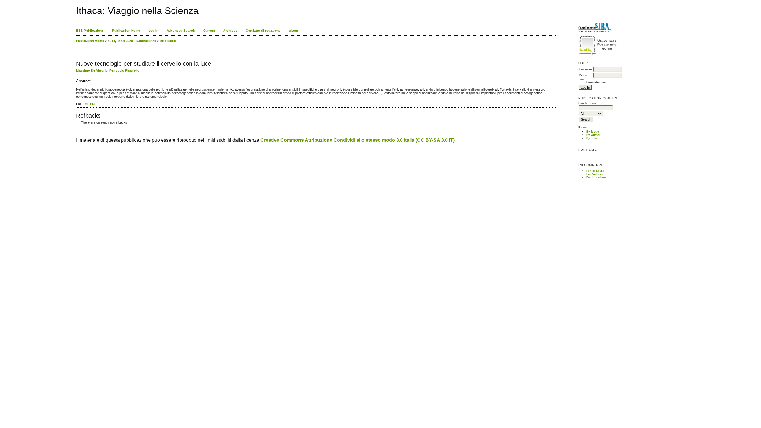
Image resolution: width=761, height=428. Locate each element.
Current (209, 30)
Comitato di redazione (263, 30)
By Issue (592, 131)
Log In (153, 30)
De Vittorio (168, 41)
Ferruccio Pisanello (124, 70)
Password (585, 75)
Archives (230, 30)
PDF (93, 104)
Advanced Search (181, 30)
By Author (593, 134)
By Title (591, 138)
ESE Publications (90, 30)
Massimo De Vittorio (92, 70)
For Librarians (596, 177)
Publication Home (126, 30)
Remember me (596, 82)
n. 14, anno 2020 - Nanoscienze (132, 41)
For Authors (594, 174)
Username (585, 69)
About (293, 30)
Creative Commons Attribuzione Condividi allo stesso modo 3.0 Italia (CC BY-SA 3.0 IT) (357, 140)
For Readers (595, 170)
